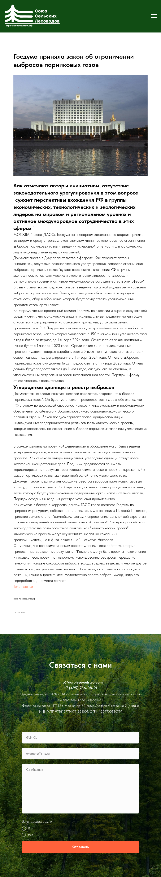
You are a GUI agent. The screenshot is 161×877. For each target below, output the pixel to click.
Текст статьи (23, 586)
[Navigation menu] (154, 16)
